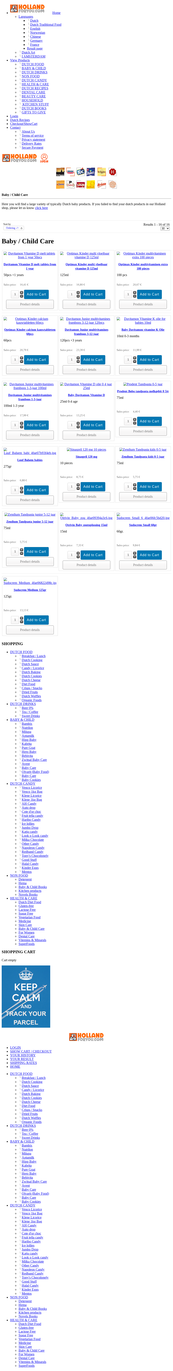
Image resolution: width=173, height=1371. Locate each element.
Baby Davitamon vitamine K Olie (143, 329)
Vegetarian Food (30, 917)
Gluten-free (26, 906)
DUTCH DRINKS (23, 704)
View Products (20, 60)
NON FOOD (19, 875)
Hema (23, 883)
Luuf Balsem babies (29, 460)
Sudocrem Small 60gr (143, 525)
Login (14, 116)
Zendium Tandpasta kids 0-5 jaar (143, 456)
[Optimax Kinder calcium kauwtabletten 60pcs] (30, 322)
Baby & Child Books (33, 887)
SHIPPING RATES (23, 1063)
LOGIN (15, 1047)
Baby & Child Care (32, 928)
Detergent (25, 879)
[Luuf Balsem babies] (30, 453)
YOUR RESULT (22, 1059)
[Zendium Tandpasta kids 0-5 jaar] (142, 449)
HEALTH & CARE (23, 898)
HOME (15, 1066)
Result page (35, 48)
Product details (30, 304)
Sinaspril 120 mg (86, 456)
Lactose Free (27, 909)
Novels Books (28, 894)
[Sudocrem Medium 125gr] (30, 583)
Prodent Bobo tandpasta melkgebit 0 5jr (143, 391)
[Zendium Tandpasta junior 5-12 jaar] (29, 514)
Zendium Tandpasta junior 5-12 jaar (29, 521)
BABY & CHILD (22, 719)
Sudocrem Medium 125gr (30, 590)
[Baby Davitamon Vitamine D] (86, 388)
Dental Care (27, 936)
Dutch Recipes (20, 120)
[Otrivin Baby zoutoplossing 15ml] (86, 518)
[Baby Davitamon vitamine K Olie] (143, 322)
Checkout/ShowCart (23, 123)
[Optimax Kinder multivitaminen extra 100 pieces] (143, 257)
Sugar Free (26, 913)
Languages (26, 16)
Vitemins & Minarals (32, 940)
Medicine (25, 921)
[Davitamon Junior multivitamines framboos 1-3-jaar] (30, 388)
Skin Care (25, 925)
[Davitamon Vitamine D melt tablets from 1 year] (30, 257)
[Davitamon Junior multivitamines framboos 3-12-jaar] (86, 322)
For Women (26, 932)
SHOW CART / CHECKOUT (31, 1051)
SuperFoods (27, 944)
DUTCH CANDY (22, 783)
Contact (15, 127)
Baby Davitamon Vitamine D (86, 395)
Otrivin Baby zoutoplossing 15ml (86, 525)
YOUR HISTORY (23, 1055)
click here (41, 208)
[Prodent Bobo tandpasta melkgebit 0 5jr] (142, 384)
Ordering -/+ (12, 227)
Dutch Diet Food (30, 902)
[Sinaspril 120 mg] (86, 449)
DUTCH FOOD (21, 652)
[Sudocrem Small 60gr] (143, 518)
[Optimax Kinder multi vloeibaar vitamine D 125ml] (86, 257)
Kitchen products (30, 890)
